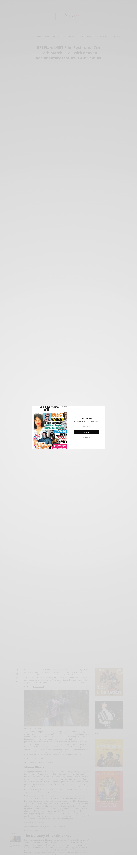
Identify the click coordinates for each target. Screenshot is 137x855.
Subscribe (87, 437)
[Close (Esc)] (102, 409)
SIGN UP (86, 432)
